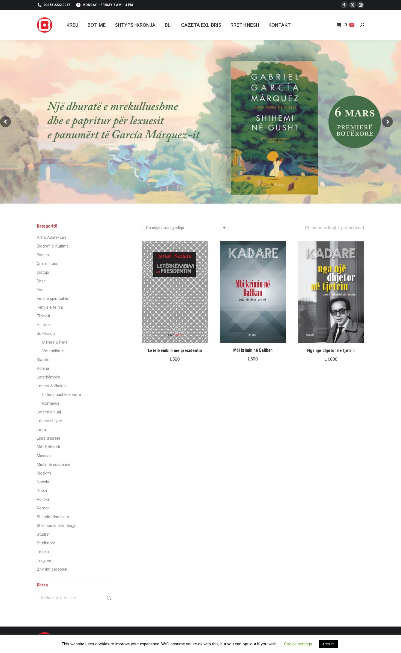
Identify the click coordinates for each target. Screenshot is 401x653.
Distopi (43, 272)
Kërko (108, 598)
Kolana (43, 368)
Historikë (45, 324)
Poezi (42, 490)
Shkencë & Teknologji (56, 525)
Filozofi (43, 316)
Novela (43, 481)
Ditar (41, 281)
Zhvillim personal (52, 569)
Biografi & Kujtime (53, 246)
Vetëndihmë (53, 350)
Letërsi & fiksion (51, 385)
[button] (200, 336)
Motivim (44, 473)
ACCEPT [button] (328, 644)
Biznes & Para (54, 342)
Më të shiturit (48, 447)
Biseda (43, 254)
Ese (40, 289)
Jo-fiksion (46, 333)
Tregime (44, 560)
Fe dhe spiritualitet (53, 298)
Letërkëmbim (48, 377)
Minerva (44, 455)
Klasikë (43, 359)
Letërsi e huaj (49, 412)
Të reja (43, 551)
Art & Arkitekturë (52, 237)
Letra (41, 429)
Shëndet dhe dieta (53, 516)
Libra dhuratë (48, 438)
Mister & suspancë (53, 464)
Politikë (43, 499)
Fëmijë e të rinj (50, 307)
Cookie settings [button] (298, 644)
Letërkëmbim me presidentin (175, 350)
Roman (43, 508)
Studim (43, 534)
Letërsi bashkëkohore (61, 394)
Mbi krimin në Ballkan (253, 350)
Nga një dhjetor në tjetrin (331, 350)
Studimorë (46, 543)
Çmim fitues (47, 263)
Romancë (50, 403)
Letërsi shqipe (49, 420)
